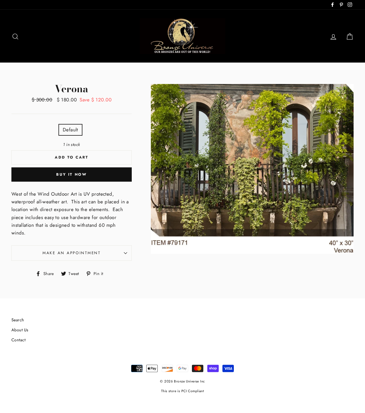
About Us (19, 330)
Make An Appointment (71, 253)
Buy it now (71, 174)
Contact (18, 340)
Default (70, 129)
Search (17, 320)
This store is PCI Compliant (182, 390)
